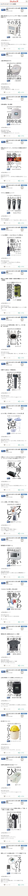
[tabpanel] (14, 28)
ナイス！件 (8, 48)
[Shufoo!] (14, 1)
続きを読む (6, 45)
